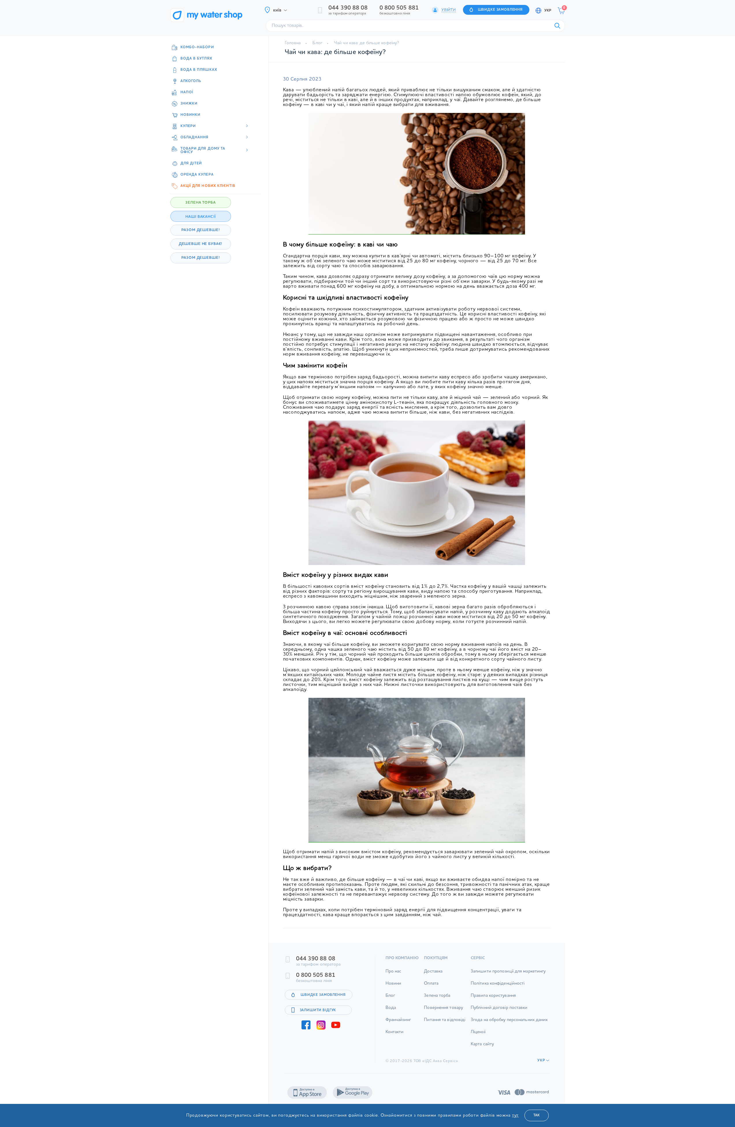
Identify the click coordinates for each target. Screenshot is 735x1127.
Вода (391, 1008)
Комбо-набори (197, 47)
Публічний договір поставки (499, 1008)
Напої (187, 92)
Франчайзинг (398, 1020)
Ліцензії (478, 1032)
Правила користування (493, 996)
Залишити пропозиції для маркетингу (508, 971)
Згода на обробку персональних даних (509, 1020)
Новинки (191, 115)
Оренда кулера (197, 174)
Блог (317, 43)
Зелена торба (437, 996)
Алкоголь (191, 81)
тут (515, 1115)
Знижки (189, 103)
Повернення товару (443, 1008)
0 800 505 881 (399, 8)
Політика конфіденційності (498, 983)
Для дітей (191, 163)
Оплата (431, 983)
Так (536, 1115)
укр (547, 10)
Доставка (433, 971)
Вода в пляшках (199, 70)
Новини (393, 983)
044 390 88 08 (348, 8)
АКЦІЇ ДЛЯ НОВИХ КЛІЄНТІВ (208, 186)
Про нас (393, 971)
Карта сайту (482, 1044)
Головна (293, 43)
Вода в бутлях (196, 58)
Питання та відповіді (444, 1020)
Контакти (395, 1032)
